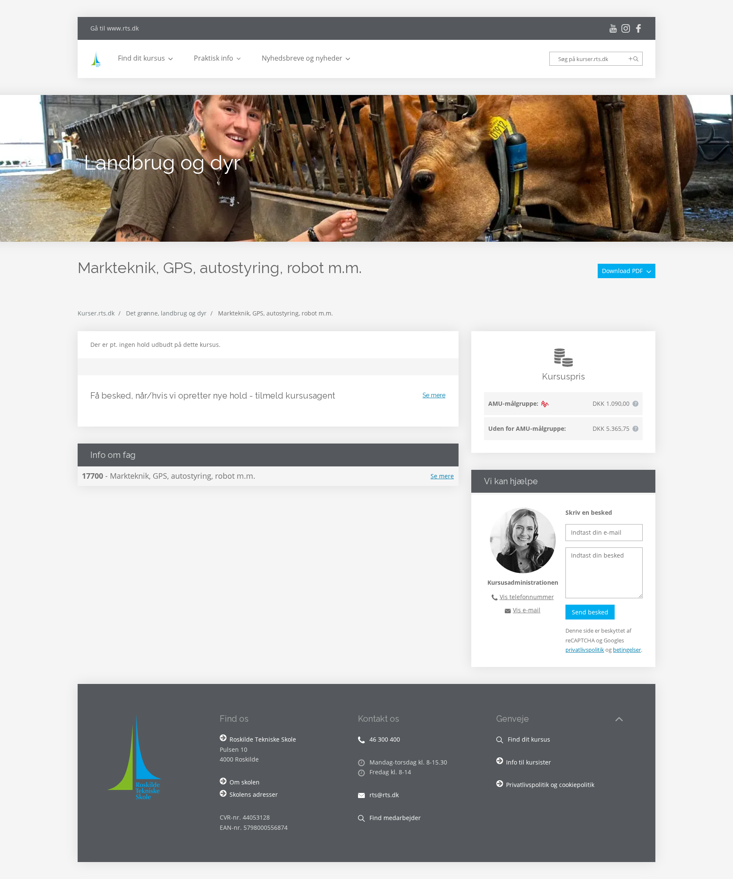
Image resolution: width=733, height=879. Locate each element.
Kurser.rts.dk (96, 313)
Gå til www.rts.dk (114, 28)
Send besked (590, 612)
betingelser (627, 649)
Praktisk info (213, 58)
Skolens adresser (253, 794)
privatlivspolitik (584, 649)
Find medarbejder (394, 818)
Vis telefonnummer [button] (527, 597)
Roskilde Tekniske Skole (262, 739)
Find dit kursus (141, 58)
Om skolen (244, 782)
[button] (635, 404)
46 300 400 (384, 739)
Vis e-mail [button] (526, 610)
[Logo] (96, 58)
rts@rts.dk (383, 795)
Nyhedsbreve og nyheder (302, 58)
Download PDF (623, 271)
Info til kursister (528, 762)
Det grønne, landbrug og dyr (166, 313)
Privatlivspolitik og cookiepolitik (550, 785)
